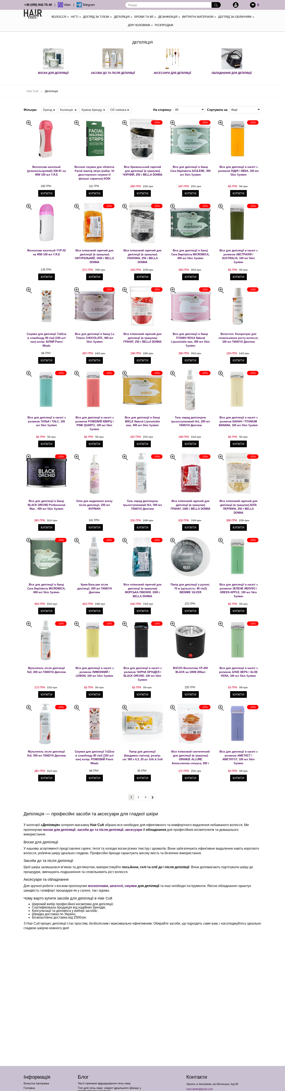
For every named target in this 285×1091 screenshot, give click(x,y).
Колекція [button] (67, 109)
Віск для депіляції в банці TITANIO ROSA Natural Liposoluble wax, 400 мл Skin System (190, 339)
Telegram (88, 4)
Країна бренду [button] (92, 109)
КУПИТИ (46, 193)
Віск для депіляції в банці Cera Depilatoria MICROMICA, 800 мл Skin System (46, 588)
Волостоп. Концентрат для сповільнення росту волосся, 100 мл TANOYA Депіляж (238, 337)
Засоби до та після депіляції (113, 73)
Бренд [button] (47, 109)
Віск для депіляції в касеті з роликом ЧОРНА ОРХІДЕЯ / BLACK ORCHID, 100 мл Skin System (142, 674)
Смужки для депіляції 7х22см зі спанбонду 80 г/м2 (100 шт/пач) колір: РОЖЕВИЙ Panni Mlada (94, 757)
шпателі (116, 886)
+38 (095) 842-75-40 (39, 4)
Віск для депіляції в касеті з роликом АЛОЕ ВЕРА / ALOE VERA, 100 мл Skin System (238, 672)
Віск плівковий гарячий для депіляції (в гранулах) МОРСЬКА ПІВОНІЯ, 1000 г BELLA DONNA (142, 590)
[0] (253, 5)
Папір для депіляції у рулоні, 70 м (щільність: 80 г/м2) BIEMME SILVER (190, 588)
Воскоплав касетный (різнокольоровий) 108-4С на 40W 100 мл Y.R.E (46, 170)
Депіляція (123, 16)
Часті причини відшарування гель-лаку (104, 1083)
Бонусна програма (36, 1083)
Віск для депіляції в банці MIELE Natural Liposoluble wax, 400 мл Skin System (142, 421)
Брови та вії (145, 16)
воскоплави (98, 886)
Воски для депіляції (53, 73)
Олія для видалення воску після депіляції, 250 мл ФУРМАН (94, 504)
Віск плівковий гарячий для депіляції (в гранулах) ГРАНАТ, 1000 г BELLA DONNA (190, 504)
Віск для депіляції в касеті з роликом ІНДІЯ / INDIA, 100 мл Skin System (238, 170)
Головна (29, 1088)
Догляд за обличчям (236, 16)
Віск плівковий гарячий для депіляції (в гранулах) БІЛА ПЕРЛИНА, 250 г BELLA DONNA (238, 506)
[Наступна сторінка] (153, 797)
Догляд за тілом (97, 16)
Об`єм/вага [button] (118, 109)
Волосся (60, 16)
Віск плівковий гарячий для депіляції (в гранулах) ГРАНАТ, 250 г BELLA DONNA (142, 337)
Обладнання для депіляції (232, 73)
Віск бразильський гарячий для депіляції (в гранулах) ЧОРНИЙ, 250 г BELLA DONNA (142, 170)
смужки (131, 886)
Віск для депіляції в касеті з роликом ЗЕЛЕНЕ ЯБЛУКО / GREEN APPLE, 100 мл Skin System (238, 590)
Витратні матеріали (199, 16)
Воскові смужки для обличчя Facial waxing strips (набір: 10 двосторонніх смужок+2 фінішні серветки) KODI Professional (94, 173)
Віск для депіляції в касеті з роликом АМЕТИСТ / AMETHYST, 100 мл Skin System (238, 757)
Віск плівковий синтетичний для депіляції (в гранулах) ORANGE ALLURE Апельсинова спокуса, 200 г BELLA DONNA (190, 757)
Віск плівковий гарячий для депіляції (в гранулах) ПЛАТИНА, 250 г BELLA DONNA (142, 256)
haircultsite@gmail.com (199, 1089)
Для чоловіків (140, 25)
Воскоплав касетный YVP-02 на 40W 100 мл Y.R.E (46, 252)
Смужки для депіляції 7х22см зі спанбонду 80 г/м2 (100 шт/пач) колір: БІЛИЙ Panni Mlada (46, 339)
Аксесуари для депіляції (172, 73)
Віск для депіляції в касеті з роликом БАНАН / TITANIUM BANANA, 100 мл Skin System (238, 421)
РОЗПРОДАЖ (164, 25)
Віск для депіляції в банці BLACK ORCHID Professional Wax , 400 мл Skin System (46, 504)
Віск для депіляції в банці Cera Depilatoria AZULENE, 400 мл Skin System (190, 170)
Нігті (76, 16)
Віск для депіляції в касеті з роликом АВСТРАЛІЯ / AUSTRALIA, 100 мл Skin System (238, 256)
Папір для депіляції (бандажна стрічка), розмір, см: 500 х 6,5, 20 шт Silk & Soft (142, 755)
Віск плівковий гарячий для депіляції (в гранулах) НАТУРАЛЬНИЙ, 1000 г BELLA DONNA (94, 256)
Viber (68, 4)
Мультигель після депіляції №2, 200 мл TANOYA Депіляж (46, 670)
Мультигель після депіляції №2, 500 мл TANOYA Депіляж (46, 753)
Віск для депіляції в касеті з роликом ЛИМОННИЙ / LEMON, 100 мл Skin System (94, 672)
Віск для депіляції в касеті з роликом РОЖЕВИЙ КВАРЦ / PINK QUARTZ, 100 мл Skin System (94, 423)
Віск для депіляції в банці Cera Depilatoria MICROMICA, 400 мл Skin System (190, 254)
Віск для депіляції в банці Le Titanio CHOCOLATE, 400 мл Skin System (94, 337)
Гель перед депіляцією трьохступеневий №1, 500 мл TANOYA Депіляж (142, 504)
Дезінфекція (169, 16)
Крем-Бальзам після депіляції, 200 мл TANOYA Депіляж (94, 588)
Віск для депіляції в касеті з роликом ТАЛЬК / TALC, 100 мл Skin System (47, 421)
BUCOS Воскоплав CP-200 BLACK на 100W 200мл (190, 670)
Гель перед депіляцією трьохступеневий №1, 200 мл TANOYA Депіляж (190, 421)
